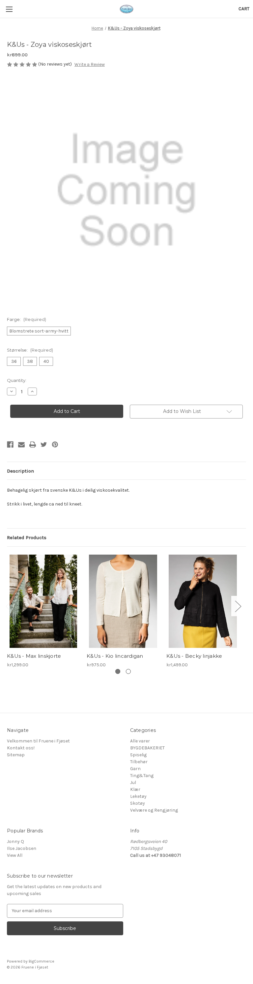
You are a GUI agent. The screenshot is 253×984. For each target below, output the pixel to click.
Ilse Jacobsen (21, 848)
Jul (133, 782)
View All (14, 855)
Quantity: (16, 380)
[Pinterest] (55, 444)
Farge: (26, 319)
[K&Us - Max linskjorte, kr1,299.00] (43, 601)
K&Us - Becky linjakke (194, 656)
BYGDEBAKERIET (147, 748)
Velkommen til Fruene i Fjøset (38, 741)
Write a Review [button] (89, 64)
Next (237, 606)
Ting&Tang (142, 775)
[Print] (32, 444)
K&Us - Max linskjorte (34, 656)
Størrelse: (30, 350)
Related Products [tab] (26, 537)
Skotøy (137, 803)
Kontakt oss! (21, 748)
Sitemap (16, 755)
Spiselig (138, 755)
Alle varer (140, 741)
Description (20, 471)
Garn (135, 768)
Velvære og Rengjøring (154, 810)
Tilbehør (139, 762)
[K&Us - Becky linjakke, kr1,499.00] (202, 601)
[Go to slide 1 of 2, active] (117, 671)
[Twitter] (44, 444)
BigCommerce (41, 961)
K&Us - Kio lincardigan (115, 656)
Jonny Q (15, 841)
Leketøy (138, 796)
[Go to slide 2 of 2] (128, 671)
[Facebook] (10, 444)
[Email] (21, 444)
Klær (135, 789)
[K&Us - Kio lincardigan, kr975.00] (123, 601)
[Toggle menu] (9, 9)
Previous (8, 606)
